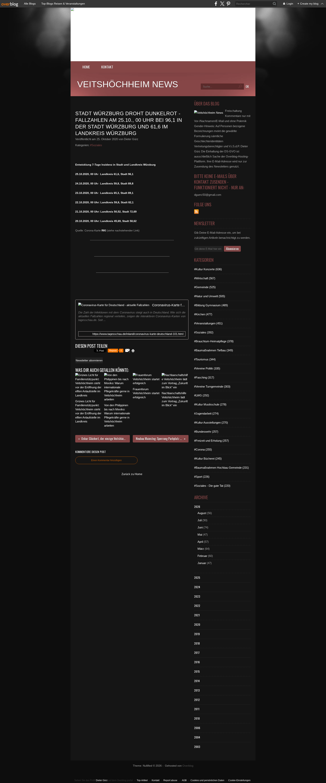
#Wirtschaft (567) (204, 278)
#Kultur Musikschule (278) (210, 404)
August (202, 513)
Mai (200, 534)
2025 (197, 577)
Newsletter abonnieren (89, 360)
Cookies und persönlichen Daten (207, 780)
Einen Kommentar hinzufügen (106, 460)
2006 (197, 728)
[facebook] (216, 4)
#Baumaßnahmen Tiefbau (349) (213, 350)
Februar (202, 555)
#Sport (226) (201, 476)
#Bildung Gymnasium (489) (211, 305)
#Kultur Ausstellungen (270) (211, 422)
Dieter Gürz (102, 780)
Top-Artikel (142, 780)
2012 (197, 700)
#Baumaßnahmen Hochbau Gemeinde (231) (221, 467)
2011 (196, 709)
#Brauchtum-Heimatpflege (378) (214, 341)
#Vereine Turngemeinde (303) (212, 386)
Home (86, 66)
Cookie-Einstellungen (239, 780)
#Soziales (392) (203, 332)
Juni (200, 527)
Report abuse (170, 780)
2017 (197, 652)
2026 (197, 506)
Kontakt (107, 66)
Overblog (187, 765)
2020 (197, 624)
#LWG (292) (201, 395)
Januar (202, 563)
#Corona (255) (203, 449)
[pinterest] (228, 4)
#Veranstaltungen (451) (208, 323)
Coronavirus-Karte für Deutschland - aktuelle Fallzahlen (168, 305)
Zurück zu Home (131, 474)
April (200, 541)
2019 (197, 634)
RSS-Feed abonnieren (196, 211)
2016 (197, 662)
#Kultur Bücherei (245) (208, 458)
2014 (197, 681)
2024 (197, 587)
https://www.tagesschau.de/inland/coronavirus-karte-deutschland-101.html (137, 333)
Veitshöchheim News (127, 84)
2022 (197, 605)
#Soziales (96, 145)
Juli (200, 520)
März (201, 548)
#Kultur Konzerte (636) (208, 269)
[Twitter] (222, 4)
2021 (197, 615)
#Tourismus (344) (205, 359)
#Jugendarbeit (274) (206, 413)
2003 (197, 747)
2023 (197, 596)
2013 (197, 690)
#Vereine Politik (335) (207, 368)
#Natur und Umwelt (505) (209, 296)
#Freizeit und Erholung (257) (211, 440)
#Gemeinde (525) (205, 287)
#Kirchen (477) (203, 314)
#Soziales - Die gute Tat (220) (212, 485)
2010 (197, 718)
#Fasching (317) (204, 377)
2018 (197, 643)
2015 (197, 671)
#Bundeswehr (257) (206, 431)
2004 (197, 737)
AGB (184, 780)
